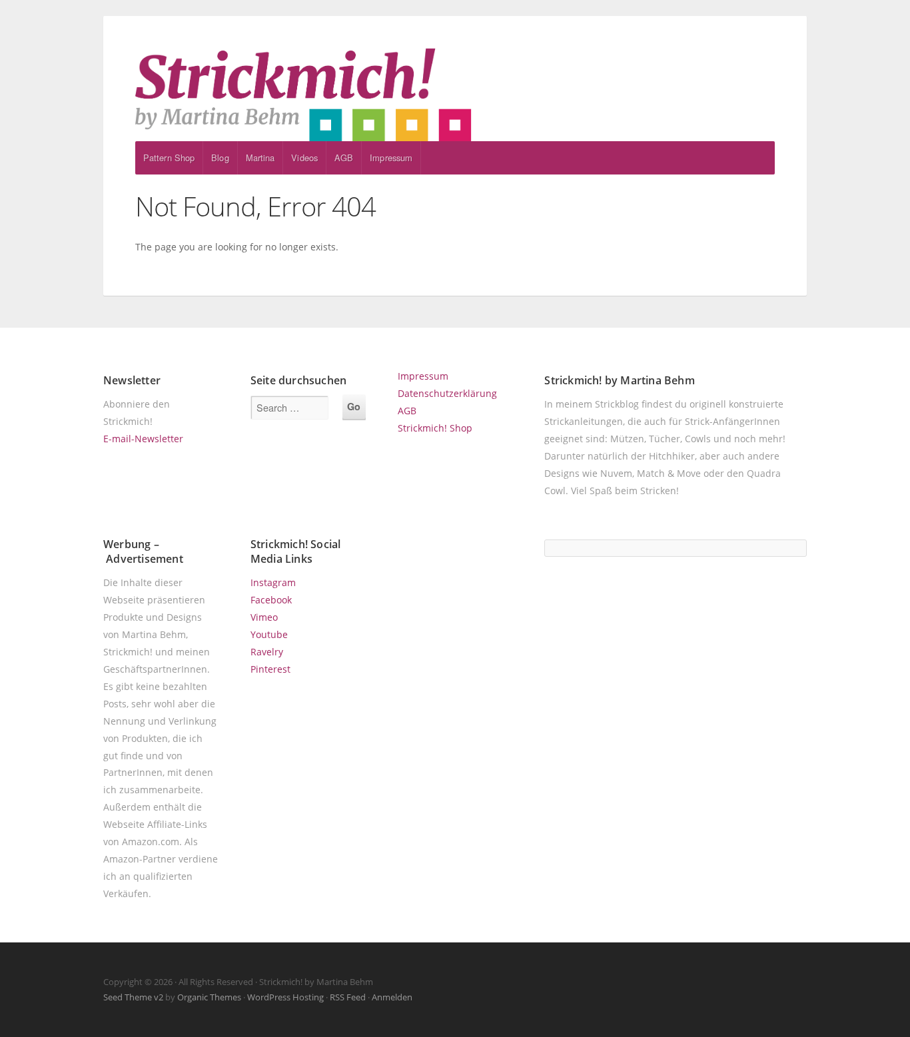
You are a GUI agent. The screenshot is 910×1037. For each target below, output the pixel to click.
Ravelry (266, 651)
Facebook (271, 599)
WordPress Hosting (285, 997)
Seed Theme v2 (133, 997)
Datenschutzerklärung (447, 393)
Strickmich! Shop (435, 428)
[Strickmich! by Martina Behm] (455, 94)
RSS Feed (348, 997)
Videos (304, 157)
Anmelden (392, 997)
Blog (219, 157)
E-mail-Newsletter (143, 438)
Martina (260, 157)
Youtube (269, 634)
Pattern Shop (169, 157)
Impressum (391, 157)
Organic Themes (209, 997)
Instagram (273, 582)
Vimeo (264, 617)
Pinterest (270, 669)
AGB (343, 157)
